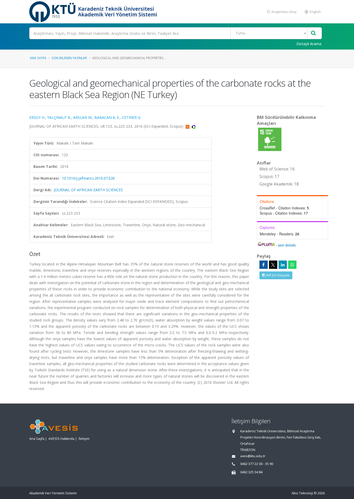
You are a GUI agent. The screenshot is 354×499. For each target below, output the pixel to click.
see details (287, 245)
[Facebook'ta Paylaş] (263, 265)
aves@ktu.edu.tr (252, 456)
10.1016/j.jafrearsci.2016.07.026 (88, 178)
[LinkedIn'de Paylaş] (283, 265)
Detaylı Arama (308, 43)
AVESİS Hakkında (61, 438)
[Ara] (313, 33)
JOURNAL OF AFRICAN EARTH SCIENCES (88, 189)
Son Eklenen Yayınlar (69, 58)
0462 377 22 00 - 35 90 (256, 464)
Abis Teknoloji (302, 493)
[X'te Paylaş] (273, 265)
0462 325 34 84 (251, 472)
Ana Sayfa (38, 58)
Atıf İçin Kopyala (277, 275)
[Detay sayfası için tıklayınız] (270, 138)
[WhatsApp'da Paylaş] (292, 265)
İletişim (84, 438)
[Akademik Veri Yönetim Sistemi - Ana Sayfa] (53, 11)
